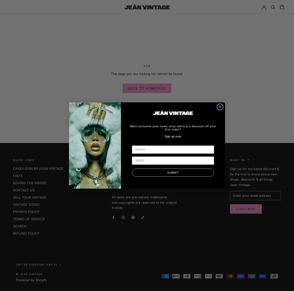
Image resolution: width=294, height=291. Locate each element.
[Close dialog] (220, 107)
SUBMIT (173, 172)
